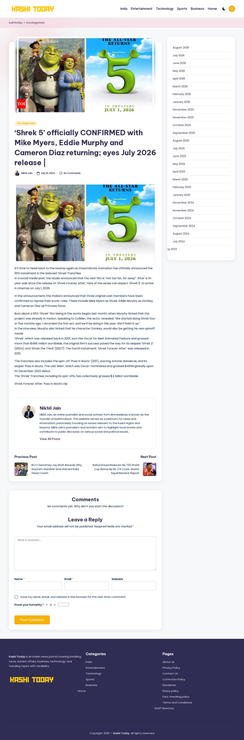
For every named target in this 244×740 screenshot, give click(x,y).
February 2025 (182, 187)
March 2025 (180, 179)
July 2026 (179, 55)
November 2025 (183, 117)
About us (169, 662)
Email (68, 579)
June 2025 (179, 156)
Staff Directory (164, 708)
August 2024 (181, 233)
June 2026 (179, 63)
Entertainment (95, 668)
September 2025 (184, 133)
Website (117, 579)
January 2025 (181, 195)
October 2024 (182, 218)
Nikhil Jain (50, 408)
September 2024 (184, 226)
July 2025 (179, 148)
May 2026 (179, 71)
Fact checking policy (176, 696)
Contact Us (170, 673)
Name (19, 579)
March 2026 (180, 86)
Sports (90, 679)
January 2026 (181, 102)
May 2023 (171, 249)
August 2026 (181, 47)
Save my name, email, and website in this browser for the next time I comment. (73, 597)
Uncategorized (35, 22)
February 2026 (182, 94)
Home (82, 691)
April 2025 (179, 171)
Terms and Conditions (177, 702)
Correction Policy (174, 679)
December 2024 (183, 202)
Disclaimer (169, 685)
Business (91, 685)
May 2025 (179, 164)
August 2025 (181, 140)
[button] (50, 439)
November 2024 (183, 210)
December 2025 (183, 109)
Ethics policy (171, 691)
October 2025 (182, 125)
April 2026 (179, 78)
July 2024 (179, 241)
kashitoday (16, 22)
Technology (93, 673)
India (89, 662)
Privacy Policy (171, 668)
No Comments (72, 173)
